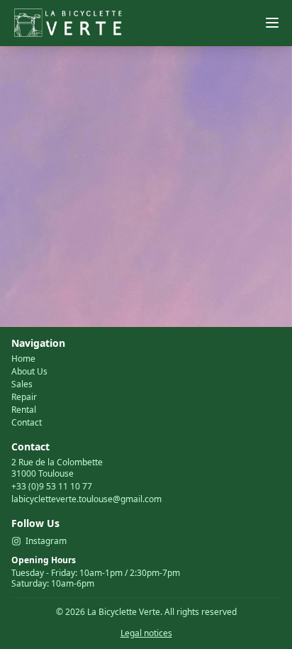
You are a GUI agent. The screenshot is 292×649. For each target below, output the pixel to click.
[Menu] (272, 22)
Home (23, 359)
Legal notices (146, 633)
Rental (23, 410)
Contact (26, 422)
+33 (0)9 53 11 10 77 (51, 486)
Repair (24, 397)
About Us (29, 371)
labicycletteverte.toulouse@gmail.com (86, 499)
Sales (22, 384)
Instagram (46, 541)
